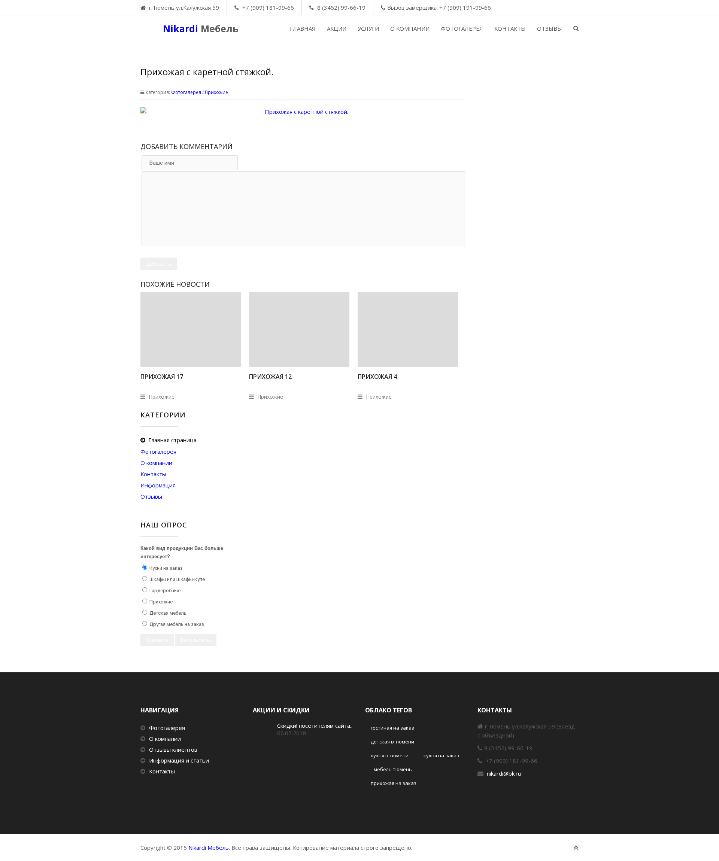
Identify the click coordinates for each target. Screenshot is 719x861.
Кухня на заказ (441, 755)
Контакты (162, 771)
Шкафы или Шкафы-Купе (176, 579)
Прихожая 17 (161, 376)
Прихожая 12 (270, 376)
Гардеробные (164, 590)
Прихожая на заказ (393, 783)
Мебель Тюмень (393, 769)
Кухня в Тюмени (390, 755)
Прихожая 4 (377, 376)
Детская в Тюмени (392, 741)
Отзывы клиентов (173, 749)
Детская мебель (167, 613)
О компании (165, 738)
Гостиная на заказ (392, 727)
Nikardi (201, 28)
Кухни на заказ (165, 568)
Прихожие (216, 92)
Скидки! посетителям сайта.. (314, 725)
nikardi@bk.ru (504, 773)
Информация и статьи (179, 760)
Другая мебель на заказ (176, 624)
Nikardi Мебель (208, 847)
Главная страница (172, 440)
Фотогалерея (186, 92)
